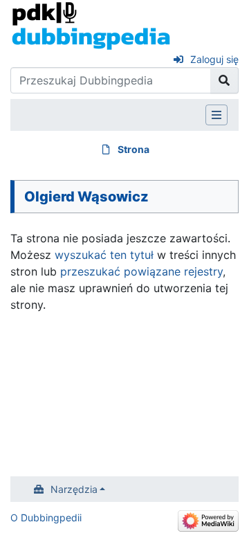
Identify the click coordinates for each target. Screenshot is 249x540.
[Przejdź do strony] (224, 80)
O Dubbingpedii (46, 517)
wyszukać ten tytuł (104, 255)
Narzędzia (74, 489)
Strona (133, 149)
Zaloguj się (214, 59)
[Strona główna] (91, 25)
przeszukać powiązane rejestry (141, 271)
